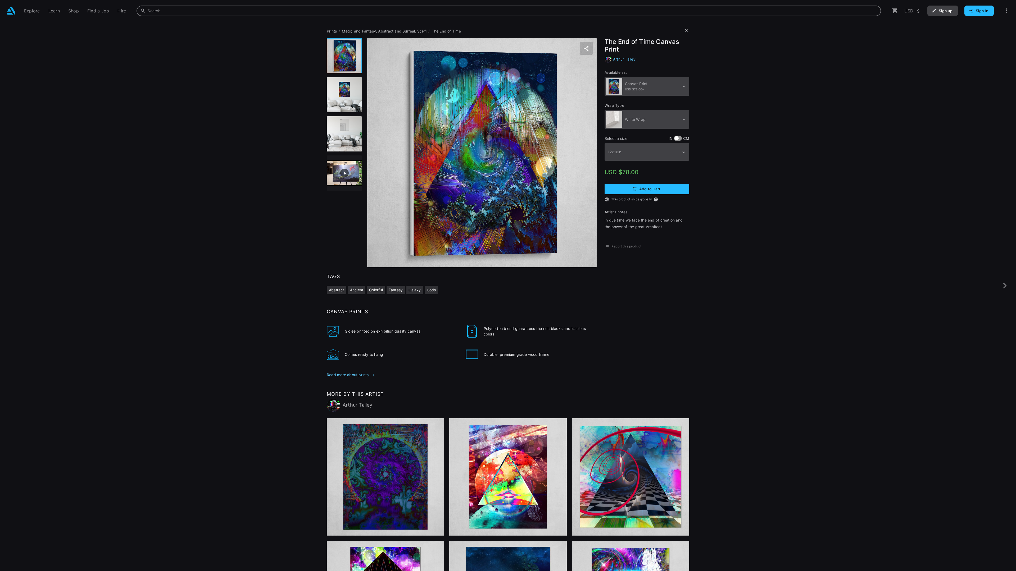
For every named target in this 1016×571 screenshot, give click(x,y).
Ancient (356, 290)
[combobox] (509, 11)
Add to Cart (649, 188)
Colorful (376, 290)
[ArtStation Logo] (11, 11)
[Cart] (895, 10)
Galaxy (415, 290)
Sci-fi (422, 31)
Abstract (336, 290)
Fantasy (396, 290)
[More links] (1006, 10)
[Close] (686, 31)
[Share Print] (586, 48)
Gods (431, 290)
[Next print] (1005, 285)
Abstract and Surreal (396, 31)
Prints (332, 31)
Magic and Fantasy (359, 31)
